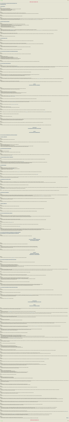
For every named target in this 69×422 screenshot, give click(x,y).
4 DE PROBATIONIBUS (3, 165)
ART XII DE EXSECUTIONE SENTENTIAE (5, 63)
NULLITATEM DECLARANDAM (34, 240)
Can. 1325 (2, 188)
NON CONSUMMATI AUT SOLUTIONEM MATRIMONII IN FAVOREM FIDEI (9, 233)
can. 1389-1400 (12, 257)
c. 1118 (12, 104)
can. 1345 (11, 101)
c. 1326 (42, 78)
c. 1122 (17, 104)
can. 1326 (11, 29)
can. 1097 (19, 226)
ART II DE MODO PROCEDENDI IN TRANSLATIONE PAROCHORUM (9, 287)
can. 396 (65, 411)
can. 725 (67, 411)
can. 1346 (15, 101)
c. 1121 (15, 104)
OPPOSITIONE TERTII (3, 4)
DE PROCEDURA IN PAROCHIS (34, 253)
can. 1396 (7, 298)
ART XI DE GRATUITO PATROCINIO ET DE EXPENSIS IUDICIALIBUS (9, 51)
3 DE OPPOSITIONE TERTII (3, 38)
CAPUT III (34, 252)
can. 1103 (9, 95)
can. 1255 (37, 174)
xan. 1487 (33, 312)
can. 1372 (6, 198)
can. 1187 (11, 91)
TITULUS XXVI (34, 127)
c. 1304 (40, 78)
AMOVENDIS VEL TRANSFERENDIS (34, 254)
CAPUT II (34, 238)
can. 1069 (7, 75)
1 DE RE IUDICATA (2, 6)
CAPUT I (34, 131)
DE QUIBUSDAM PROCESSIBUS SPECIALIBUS (34, 128)
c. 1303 (38, 78)
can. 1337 (37, 19)
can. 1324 (5, 8)
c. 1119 (13, 104)
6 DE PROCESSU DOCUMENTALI (4, 192)
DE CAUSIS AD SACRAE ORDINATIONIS (34, 239)
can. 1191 (23, 161)
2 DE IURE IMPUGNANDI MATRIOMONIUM (5, 148)
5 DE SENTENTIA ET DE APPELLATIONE (5, 179)
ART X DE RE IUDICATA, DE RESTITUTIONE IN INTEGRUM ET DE (8, 3)
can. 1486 (31, 312)
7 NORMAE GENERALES (3, 203)
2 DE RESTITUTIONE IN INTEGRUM (4, 21)
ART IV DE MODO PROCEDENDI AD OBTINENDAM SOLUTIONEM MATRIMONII (10, 232)
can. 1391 (19, 278)
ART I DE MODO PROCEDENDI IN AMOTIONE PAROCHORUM (8, 259)
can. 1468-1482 (10, 311)
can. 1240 (13, 168)
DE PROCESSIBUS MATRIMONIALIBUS (34, 132)
